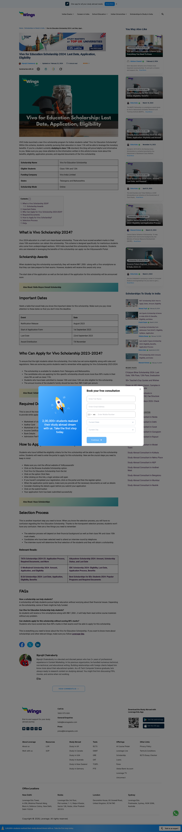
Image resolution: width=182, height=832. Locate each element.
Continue (95, 440)
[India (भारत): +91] (89, 415)
